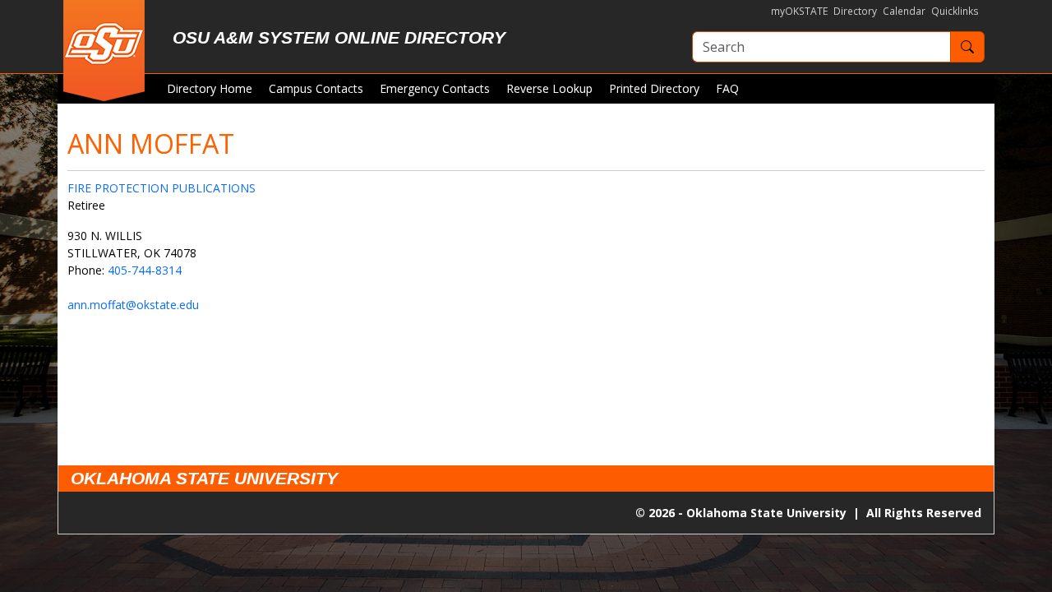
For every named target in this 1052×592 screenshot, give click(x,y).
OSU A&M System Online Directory (339, 37)
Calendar (904, 11)
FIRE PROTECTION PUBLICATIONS (161, 188)
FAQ (727, 88)
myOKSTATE (799, 11)
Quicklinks (955, 11)
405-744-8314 (145, 270)
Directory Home (209, 88)
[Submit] (967, 46)
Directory (855, 11)
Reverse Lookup (549, 88)
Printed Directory (654, 88)
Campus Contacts (316, 88)
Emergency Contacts (435, 88)
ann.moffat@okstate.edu (133, 304)
